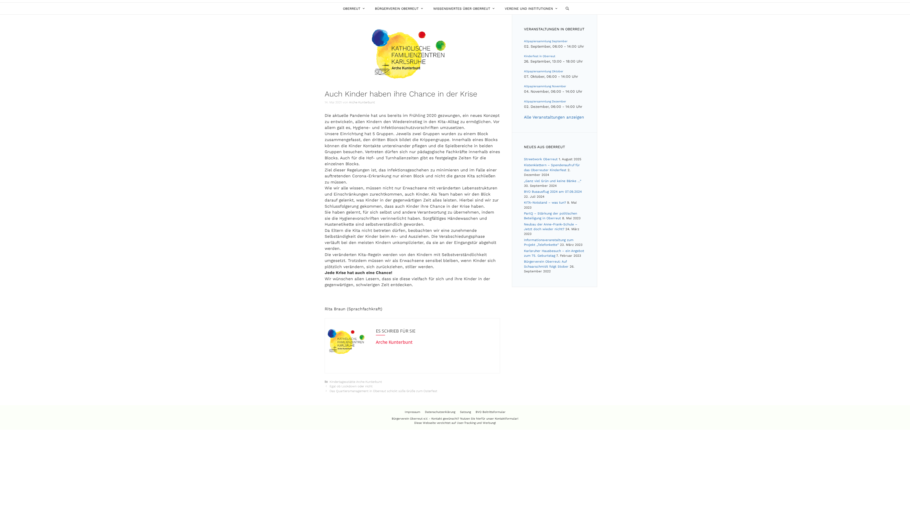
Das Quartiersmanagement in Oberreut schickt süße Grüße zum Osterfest (383, 391)
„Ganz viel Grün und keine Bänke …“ (552, 181)
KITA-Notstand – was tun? (545, 202)
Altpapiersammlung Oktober (543, 71)
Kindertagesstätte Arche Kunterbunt (356, 382)
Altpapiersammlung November (545, 86)
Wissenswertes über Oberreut (461, 8)
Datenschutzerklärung (440, 412)
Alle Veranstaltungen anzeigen (554, 117)
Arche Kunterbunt (394, 342)
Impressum (412, 412)
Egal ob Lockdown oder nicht (351, 386)
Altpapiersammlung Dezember (545, 101)
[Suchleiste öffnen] (567, 8)
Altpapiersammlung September (546, 41)
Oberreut (351, 8)
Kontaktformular (506, 418)
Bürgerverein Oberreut (397, 8)
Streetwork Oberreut (541, 159)
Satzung (465, 412)
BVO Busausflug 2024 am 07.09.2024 (553, 191)
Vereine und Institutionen (529, 8)
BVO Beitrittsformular (490, 412)
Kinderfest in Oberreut (539, 56)
